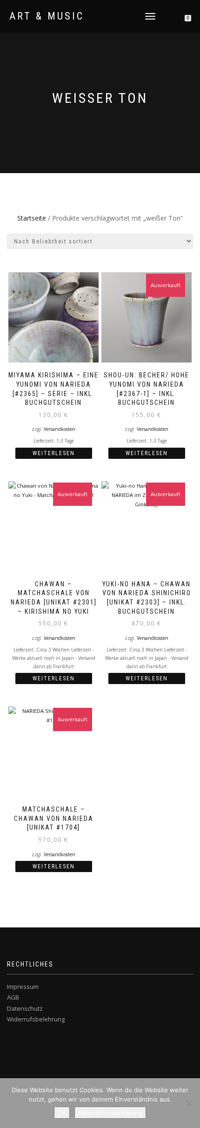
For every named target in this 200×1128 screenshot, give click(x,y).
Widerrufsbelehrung (36, 1019)
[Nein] (188, 1103)
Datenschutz (25, 1008)
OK (62, 1112)
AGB (13, 997)
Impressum (23, 986)
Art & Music (46, 16)
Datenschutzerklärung (110, 1112)
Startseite (31, 218)
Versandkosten (59, 429)
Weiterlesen (54, 453)
